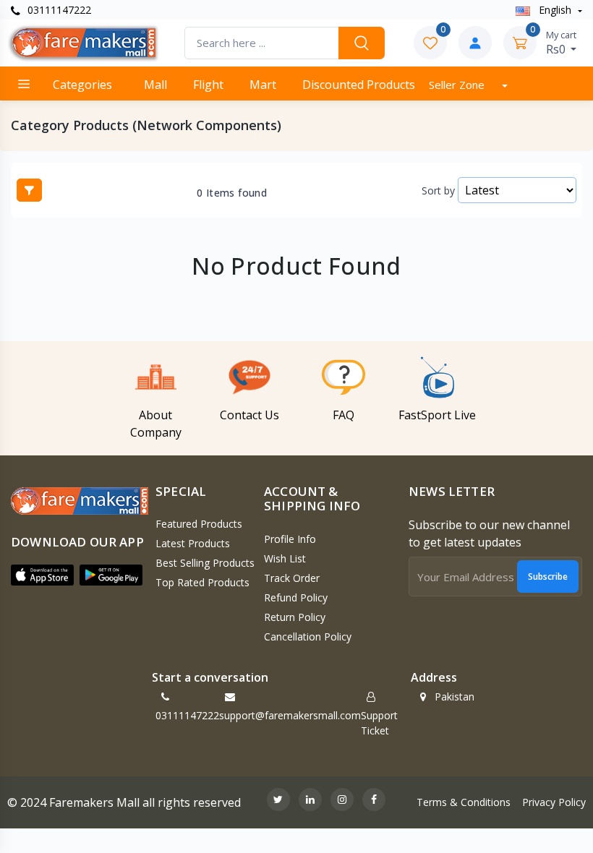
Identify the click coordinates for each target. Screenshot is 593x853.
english (555, 10)
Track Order (292, 578)
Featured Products (198, 524)
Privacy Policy (554, 802)
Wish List (285, 558)
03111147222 (58, 10)
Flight (208, 85)
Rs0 (561, 42)
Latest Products (192, 543)
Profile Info (290, 539)
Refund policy (296, 597)
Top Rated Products (202, 582)
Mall (155, 85)
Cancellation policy (307, 636)
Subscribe (548, 576)
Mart (262, 85)
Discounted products (358, 85)
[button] (42, 574)
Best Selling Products (205, 563)
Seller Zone (458, 84)
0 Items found (232, 193)
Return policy (294, 617)
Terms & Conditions (464, 802)
